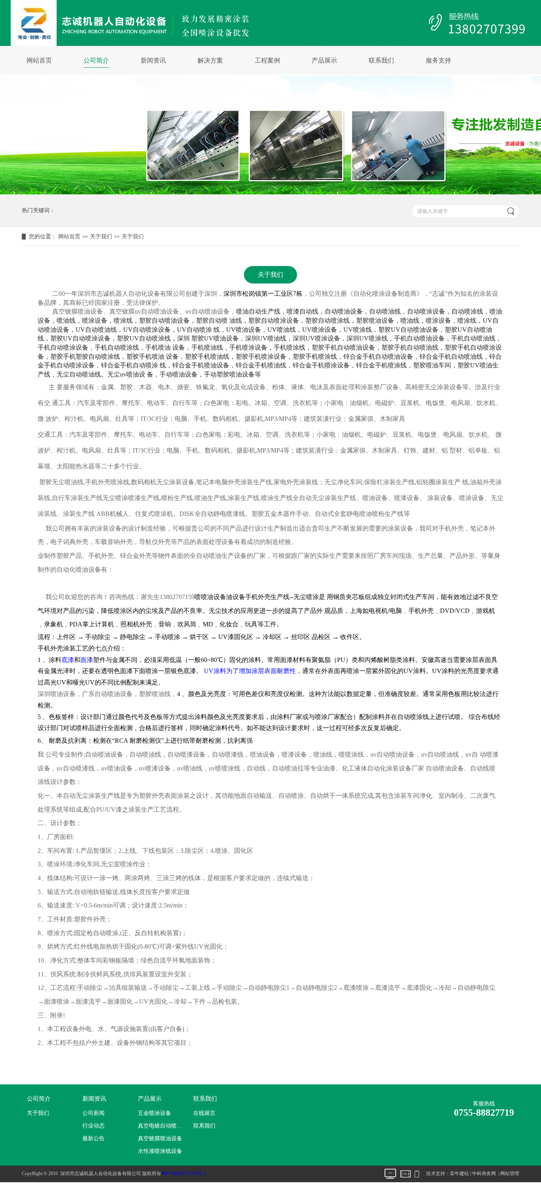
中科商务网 (484, 1173)
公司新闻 (93, 1113)
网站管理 (509, 1173)
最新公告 (93, 1138)
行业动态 (93, 1126)
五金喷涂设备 (154, 1113)
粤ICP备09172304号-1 (183, 1173)
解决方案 (210, 60)
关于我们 (101, 237)
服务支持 (438, 60)
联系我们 (381, 60)
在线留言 (204, 1113)
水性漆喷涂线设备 (160, 1151)
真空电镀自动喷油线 (162, 1126)
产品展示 (324, 60)
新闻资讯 (153, 60)
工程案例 (267, 60)
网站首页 (39, 60)
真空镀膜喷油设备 (160, 1138)
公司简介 (96, 60)
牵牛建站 (459, 1173)
